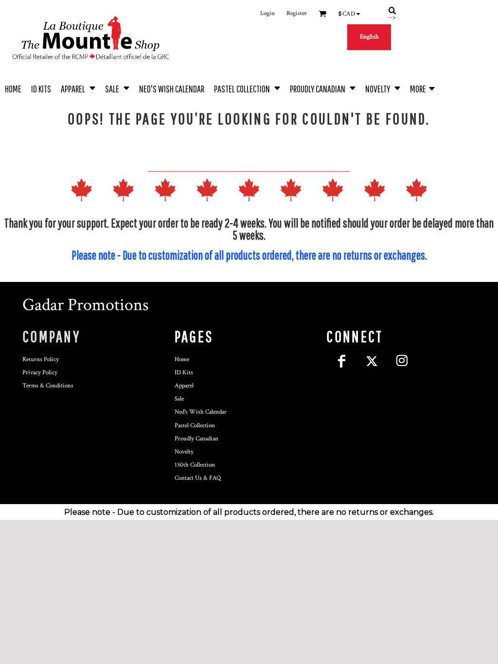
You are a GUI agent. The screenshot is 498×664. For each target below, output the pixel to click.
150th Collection (195, 465)
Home (182, 359)
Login (267, 13)
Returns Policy (40, 359)
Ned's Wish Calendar (201, 412)
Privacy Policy (39, 372)
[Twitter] (371, 361)
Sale (179, 399)
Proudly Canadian (196, 439)
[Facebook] (341, 361)
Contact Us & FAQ (198, 478)
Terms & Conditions (47, 386)
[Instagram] (401, 361)
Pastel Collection (195, 425)
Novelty (184, 452)
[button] (78, 88)
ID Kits (184, 372)
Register (296, 13)
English (369, 37)
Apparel (184, 386)
